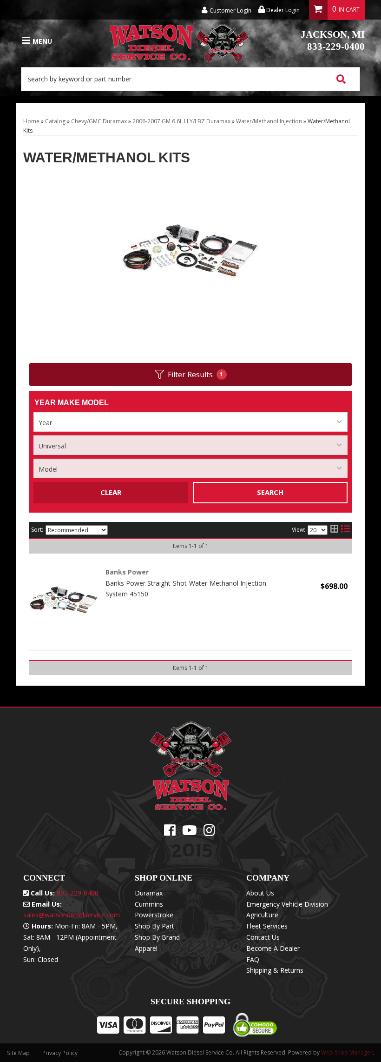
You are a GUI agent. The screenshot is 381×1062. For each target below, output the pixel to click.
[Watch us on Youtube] (189, 832)
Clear (110, 492)
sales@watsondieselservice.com (71, 914)
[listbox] (190, 422)
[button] (190, 79)
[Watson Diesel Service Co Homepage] (179, 41)
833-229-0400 (333, 40)
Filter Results (195, 374)
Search (270, 492)
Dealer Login (282, 10)
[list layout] (345, 530)
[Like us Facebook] (170, 832)
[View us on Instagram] (209, 832)
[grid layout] (334, 530)
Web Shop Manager (347, 1052)
